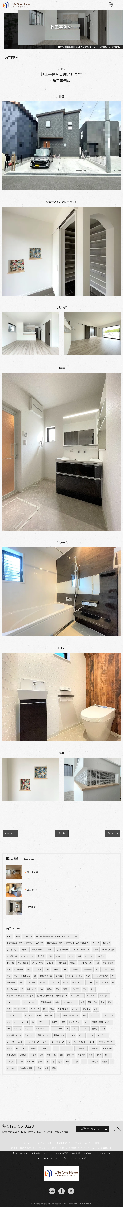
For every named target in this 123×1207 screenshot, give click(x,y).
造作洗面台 (29, 1015)
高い (85, 989)
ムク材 (89, 982)
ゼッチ (81, 1035)
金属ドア (81, 1055)
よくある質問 (12, 949)
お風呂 (33, 1048)
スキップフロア (13, 1002)
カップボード (102, 1035)
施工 (52, 1009)
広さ (55, 1048)
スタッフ (106, 943)
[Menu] (118, 4)
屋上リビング (63, 1009)
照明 (21, 982)
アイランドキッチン (74, 976)
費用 (8, 969)
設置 (96, 1009)
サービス (95, 943)
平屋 (97, 962)
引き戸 (98, 1055)
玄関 (8, 1022)
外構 (39, 1015)
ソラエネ (71, 1035)
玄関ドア (70, 1055)
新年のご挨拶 (21, 1048)
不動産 (95, 949)
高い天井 (76, 989)
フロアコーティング (15, 1042)
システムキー (108, 1015)
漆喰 (58, 989)
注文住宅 (41, 956)
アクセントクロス (14, 1015)
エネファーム (57, 1028)
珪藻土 (66, 989)
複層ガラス (51, 1055)
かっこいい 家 (27, 956)
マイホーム (60, 956)
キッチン (43, 982)
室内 (103, 1028)
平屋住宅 (17, 1028)
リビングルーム (77, 995)
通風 (67, 1061)
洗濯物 (38, 1068)
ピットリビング (42, 1028)
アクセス (24, 949)
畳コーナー (104, 995)
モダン (74, 1028)
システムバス (66, 1048)
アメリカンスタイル (22, 976)
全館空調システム (14, 1035)
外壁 (84, 1015)
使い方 (65, 982)
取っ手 (108, 1055)
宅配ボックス (59, 1035)
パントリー (54, 982)
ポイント (75, 1009)
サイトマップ (79, 1158)
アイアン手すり (20, 1009)
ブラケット (94, 1015)
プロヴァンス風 (108, 969)
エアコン (59, 976)
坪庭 (110, 1002)
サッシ (40, 1061)
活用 (82, 1002)
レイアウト (91, 995)
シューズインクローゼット (37, 1042)
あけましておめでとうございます (20, 995)
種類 (28, 969)
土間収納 (104, 982)
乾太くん (86, 1009)
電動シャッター (43, 1035)
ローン (71, 956)
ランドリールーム (30, 1002)
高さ (102, 1002)
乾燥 (46, 1068)
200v (8, 1028)
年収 (79, 956)
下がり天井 (31, 982)
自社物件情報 (12, 956)
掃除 (54, 1068)
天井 (92, 989)
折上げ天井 (11, 982)
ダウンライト (77, 982)
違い (113, 976)
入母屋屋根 (87, 969)
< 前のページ (10, 833)
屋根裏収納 (107, 1048)
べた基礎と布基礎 (101, 976)
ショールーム (81, 1048)
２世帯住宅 (61, 962)
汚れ (41, 989)
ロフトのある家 (85, 962)
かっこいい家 (37, 962)
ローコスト (89, 956)
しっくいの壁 (12, 989)
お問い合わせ (62, 949)
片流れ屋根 (75, 969)
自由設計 (101, 956)
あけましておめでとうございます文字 (52, 995)
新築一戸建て (108, 962)
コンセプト (27, 936)
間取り (72, 962)
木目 (84, 1061)
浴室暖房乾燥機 (26, 1068)
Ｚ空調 (20, 1061)
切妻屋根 (37, 969)
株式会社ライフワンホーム (42, 949)
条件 (57, 1002)
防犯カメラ (29, 1035)
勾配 (65, 969)
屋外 (86, 1022)
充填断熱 (23, 1055)
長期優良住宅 (46, 1002)
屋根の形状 (18, 969)
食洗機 (104, 1061)
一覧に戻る (61, 833)
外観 (47, 969)
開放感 (9, 1048)
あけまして (11, 1068)
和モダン (84, 1028)
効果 (63, 1022)
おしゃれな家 (23, 962)
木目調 (75, 1061)
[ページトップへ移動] (117, 1129)
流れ (50, 956)
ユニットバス (45, 1048)
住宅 (8, 976)
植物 (8, 1009)
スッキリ (10, 1061)
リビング (50, 962)
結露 (61, 1055)
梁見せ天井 (92, 1002)
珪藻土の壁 (31, 989)
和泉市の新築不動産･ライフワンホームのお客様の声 (67, 943)
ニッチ (90, 1035)
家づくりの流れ (108, 949)
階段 (45, 1009)
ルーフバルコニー (70, 1002)
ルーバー (30, 1061)
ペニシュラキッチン (106, 1042)
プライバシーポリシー (80, 949)
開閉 (60, 1061)
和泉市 (9, 936)
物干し (94, 1028)
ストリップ (34, 1009)
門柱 (57, 1015)
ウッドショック (58, 1042)
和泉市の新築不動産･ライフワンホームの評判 (25, 943)
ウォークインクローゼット (83, 1042)
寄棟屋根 (56, 969)
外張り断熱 (11, 1055)
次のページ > (113, 833)
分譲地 (33, 1055)
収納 (88, 976)
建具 (90, 1055)
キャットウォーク (21, 1022)
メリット (28, 1028)
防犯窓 (54, 1022)
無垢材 (49, 989)
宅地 (41, 1055)
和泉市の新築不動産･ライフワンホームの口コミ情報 (57, 936)
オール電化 (94, 1048)
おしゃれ (10, 962)
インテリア (93, 1061)
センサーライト (75, 1022)
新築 (18, 936)
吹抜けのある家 (46, 976)
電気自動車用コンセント (102, 1022)
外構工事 (48, 1015)
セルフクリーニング (71, 1015)
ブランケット (43, 1022)
